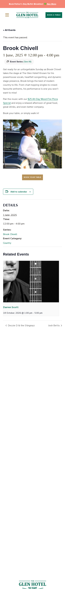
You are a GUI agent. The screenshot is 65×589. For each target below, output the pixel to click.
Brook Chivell (10, 234)
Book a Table (53, 15)
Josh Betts (54, 325)
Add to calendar (18, 191)
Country (7, 243)
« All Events (9, 30)
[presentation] (31, 281)
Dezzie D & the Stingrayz (21, 325)
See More (51, 4)
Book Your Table (32, 177)
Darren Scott (10, 307)
